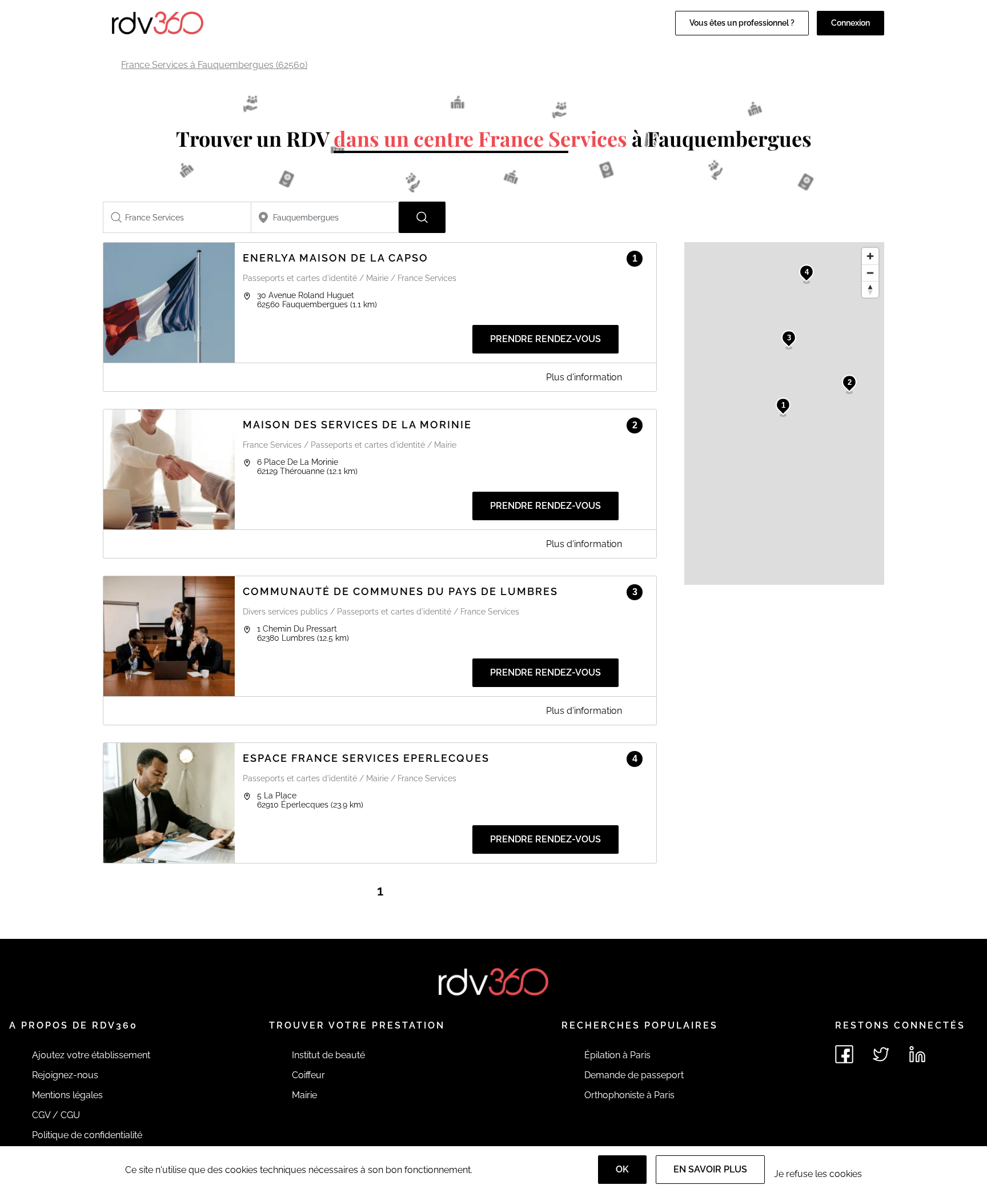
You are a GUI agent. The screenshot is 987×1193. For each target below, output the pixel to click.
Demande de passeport (634, 1075)
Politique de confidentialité (87, 1135)
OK (622, 1169)
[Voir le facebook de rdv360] (844, 1054)
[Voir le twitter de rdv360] (881, 1054)
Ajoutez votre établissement (91, 1055)
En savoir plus (710, 1169)
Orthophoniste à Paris (629, 1095)
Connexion (850, 22)
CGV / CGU (56, 1115)
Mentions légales (67, 1095)
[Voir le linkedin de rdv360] (917, 1054)
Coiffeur (308, 1075)
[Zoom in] (870, 256)
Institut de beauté (328, 1055)
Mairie (304, 1095)
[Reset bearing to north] (870, 289)
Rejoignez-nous (65, 1075)
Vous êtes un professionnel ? (742, 22)
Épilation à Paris (617, 1055)
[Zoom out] (870, 272)
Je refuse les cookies (818, 1173)
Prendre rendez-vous (545, 339)
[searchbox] (177, 217)
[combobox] (177, 217)
